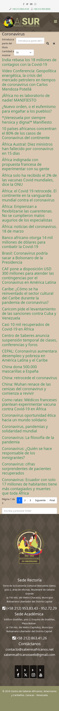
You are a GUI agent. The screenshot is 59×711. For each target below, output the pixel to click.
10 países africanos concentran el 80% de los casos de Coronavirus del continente (29, 133)
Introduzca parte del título (8, 43)
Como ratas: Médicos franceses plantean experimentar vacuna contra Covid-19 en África (29, 404)
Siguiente (40, 500)
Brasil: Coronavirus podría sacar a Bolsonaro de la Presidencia (25, 257)
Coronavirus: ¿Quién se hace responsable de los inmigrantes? (27, 453)
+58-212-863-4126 (20, 9)
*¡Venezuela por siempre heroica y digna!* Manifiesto (27, 120)
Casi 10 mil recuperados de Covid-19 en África (25, 327)
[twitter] (27, 4)
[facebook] (23, 4)
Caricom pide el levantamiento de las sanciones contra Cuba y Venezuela (29, 313)
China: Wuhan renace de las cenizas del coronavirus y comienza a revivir (26, 389)
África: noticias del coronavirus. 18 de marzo (29, 229)
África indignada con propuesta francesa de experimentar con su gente (25, 164)
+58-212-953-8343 (41, 9)
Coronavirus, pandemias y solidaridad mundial (25, 429)
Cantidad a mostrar (8, 53)
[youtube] (31, 4)
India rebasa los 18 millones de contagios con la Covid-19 (29, 62)
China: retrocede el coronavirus (29, 377)
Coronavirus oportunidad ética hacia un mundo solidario (29, 417)
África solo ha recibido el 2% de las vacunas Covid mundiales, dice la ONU (29, 180)
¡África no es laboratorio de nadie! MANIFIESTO (26, 98)
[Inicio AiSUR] (29, 546)
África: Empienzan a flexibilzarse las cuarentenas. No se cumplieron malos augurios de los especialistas (27, 213)
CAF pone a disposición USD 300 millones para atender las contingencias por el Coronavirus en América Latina (29, 275)
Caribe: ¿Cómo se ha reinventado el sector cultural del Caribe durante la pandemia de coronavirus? (27, 295)
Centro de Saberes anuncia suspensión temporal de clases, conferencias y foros (29, 340)
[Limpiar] (54, 43)
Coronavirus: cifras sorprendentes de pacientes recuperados (26, 468)
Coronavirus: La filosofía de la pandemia (28, 440)
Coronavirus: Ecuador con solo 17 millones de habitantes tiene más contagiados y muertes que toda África (29, 486)
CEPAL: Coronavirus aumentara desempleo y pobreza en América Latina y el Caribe (29, 355)
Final (52, 500)
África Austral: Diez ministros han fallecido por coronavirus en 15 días (27, 149)
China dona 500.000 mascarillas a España (20, 369)
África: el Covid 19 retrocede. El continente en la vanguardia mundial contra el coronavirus (29, 195)
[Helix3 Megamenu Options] (54, 20)
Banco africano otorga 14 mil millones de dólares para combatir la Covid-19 (27, 242)
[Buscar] (47, 43)
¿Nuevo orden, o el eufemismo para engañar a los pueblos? (29, 109)
